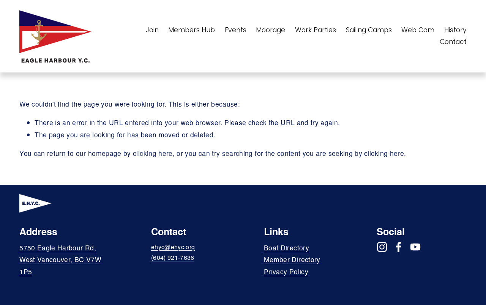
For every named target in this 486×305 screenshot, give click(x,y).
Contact (453, 41)
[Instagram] (382, 247)
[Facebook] (398, 247)
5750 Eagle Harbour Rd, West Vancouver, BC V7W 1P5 (60, 259)
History (455, 30)
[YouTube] (415, 247)
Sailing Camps (369, 30)
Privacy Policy (286, 271)
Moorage (270, 30)
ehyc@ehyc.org (173, 246)
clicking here (153, 153)
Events (235, 30)
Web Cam (417, 30)
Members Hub (191, 30)
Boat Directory (286, 247)
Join (152, 30)
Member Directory (292, 259)
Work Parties (315, 30)
